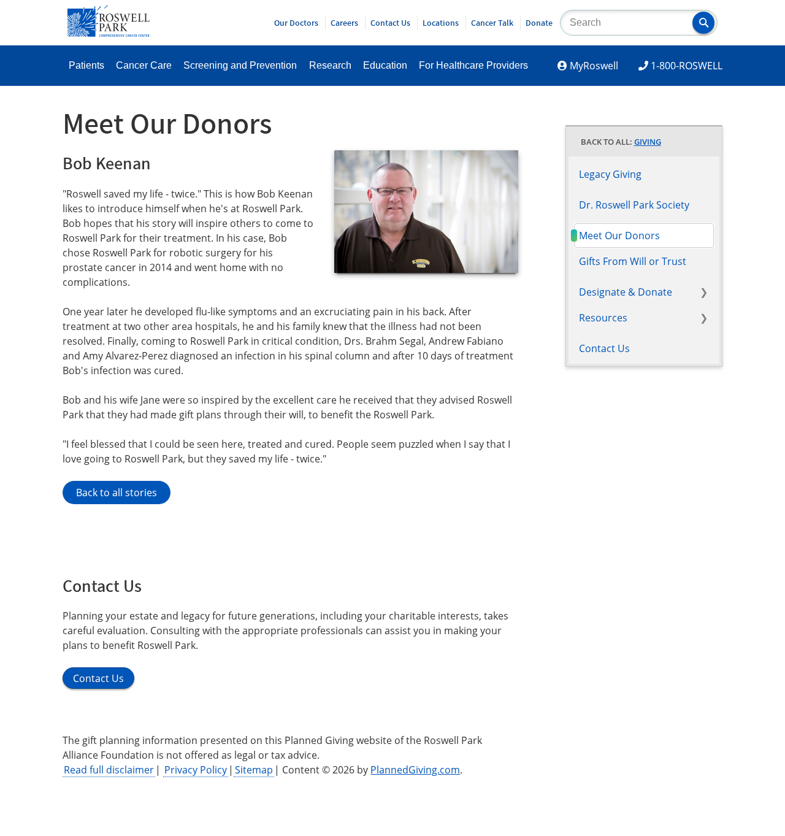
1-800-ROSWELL (686, 65)
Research (330, 65)
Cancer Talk (492, 22)
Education (385, 65)
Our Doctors (296, 22)
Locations (441, 22)
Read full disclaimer (109, 770)
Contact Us (390, 22)
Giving (647, 141)
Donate (539, 22)
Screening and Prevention (240, 65)
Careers (344, 22)
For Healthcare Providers (473, 65)
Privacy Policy (195, 770)
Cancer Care (144, 65)
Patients (86, 65)
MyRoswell (594, 65)
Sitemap (254, 770)
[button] (703, 23)
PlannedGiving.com (415, 770)
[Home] (108, 33)
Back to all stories (116, 492)
